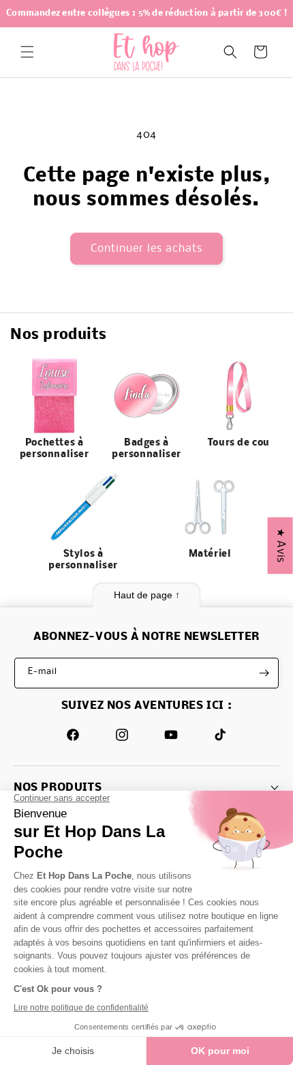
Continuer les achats (146, 248)
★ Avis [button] (280, 545)
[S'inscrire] (264, 673)
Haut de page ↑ (147, 594)
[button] (27, 52)
